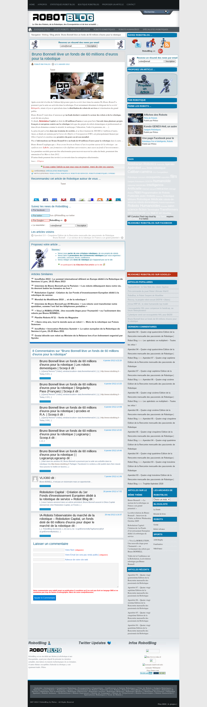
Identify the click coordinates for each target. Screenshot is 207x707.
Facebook (151, 43)
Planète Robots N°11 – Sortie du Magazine (56, 317)
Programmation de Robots (156, 192)
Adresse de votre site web (76, 559)
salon (171, 205)
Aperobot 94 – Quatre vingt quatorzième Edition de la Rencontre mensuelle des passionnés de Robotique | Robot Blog (151, 336)
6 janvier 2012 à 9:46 (113, 451)
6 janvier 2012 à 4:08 (113, 407)
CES (154, 172)
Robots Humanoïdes (129, 29)
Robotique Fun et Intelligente (156, 115)
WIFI (160, 213)
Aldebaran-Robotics (142, 164)
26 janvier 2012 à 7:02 (112, 491)
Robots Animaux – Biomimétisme (56, 693)
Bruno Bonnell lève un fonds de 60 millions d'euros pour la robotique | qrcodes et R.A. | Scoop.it (68, 411)
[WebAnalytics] (153, 662)
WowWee (167, 213)
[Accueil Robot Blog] (30, 31)
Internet (145, 189)
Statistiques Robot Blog (62, 4)
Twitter (136, 43)
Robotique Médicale (150, 199)
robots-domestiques (98, 173)
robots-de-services (79, 173)
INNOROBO (141, 185)
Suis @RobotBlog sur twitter (62, 215)
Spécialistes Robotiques (155, 29)
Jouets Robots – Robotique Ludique (71, 29)
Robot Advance (159, 529)
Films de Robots (150, 126)
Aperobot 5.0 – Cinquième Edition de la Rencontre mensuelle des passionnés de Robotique (74, 235)
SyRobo (46, 147)
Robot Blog (66, 17)
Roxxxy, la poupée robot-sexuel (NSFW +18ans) (149, 300)
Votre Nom (74, 550)
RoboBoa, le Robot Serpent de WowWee (145, 295)
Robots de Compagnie (101, 693)
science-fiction (137, 209)
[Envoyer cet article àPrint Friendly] (81, 199)
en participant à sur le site (81, 265)
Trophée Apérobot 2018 (153, 484)
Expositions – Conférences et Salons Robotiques (114, 688)
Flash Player (133, 219)
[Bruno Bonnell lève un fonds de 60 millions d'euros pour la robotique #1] (77, 85)
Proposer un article (113, 4)
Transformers (169, 209)
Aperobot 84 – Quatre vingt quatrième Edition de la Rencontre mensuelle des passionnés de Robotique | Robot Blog (151, 457)
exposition (165, 177)
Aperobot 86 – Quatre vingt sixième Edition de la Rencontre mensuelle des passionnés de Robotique (151, 383)
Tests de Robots (115, 695)
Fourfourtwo (158, 544)
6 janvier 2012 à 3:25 (113, 384)
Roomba (164, 206)
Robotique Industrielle (77, 691)
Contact (131, 4)
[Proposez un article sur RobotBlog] (152, 96)
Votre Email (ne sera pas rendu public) (86, 555)
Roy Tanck (161, 216)
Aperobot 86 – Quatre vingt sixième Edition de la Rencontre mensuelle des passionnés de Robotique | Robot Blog (151, 397)
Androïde (160, 164)
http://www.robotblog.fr (110, 371)
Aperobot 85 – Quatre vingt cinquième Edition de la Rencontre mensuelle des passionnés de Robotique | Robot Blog (151, 436)
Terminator (153, 209)
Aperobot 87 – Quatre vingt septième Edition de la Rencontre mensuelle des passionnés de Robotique (151, 362)
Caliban (134, 172)
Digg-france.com (153, 670)
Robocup (159, 196)
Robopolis (35, 108)
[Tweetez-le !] (36, 199)
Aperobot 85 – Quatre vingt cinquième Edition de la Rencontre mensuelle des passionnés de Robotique (152, 423)
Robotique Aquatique (151, 690)
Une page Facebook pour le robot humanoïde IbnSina (158, 147)
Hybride (36, 690)
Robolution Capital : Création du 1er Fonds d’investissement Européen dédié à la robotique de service (139, 531)
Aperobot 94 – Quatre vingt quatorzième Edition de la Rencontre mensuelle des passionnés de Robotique (139, 578)
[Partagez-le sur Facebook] (45, 199)
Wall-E (154, 213)
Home (32, 4)
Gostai (156, 524)
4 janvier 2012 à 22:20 (112, 360)
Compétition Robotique (66, 688)
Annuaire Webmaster (152, 667)
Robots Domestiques (104, 29)
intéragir (172, 189)
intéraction (162, 188)
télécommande (136, 212)
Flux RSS (162, 704)
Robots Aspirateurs (167, 202)
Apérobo (169, 164)
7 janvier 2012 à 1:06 (113, 476)
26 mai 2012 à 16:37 (113, 515)
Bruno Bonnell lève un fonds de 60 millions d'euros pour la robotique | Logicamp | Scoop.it (68, 434)
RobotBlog (135, 690)
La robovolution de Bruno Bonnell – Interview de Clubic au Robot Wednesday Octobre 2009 (139, 516)
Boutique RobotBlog (88, 4)
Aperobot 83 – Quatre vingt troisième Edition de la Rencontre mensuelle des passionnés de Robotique (151, 466)
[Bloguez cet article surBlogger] (100, 199)
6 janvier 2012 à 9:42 (113, 430)
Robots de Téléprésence (123, 693)
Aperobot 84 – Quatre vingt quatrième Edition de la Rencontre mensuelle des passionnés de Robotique (152, 444)
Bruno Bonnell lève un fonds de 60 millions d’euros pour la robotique (152, 320)
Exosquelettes (42, 29)
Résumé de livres (160, 514)
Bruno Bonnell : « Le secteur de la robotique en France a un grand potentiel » (86, 238)
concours (142, 177)
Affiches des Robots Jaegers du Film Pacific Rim (160, 124)
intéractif (153, 189)
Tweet (52, 70)
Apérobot (134, 168)
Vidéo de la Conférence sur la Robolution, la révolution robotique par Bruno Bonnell (139, 560)
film (173, 176)
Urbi (148, 213)
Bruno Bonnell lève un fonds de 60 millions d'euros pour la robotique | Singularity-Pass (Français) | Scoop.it (68, 388)
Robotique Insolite (97, 691)
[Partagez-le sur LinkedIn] (118, 199)
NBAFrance (158, 548)
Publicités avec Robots (141, 195)
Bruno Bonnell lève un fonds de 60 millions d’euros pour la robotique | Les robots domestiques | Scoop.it (68, 364)
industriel (131, 185)
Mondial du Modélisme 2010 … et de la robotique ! (61, 299)
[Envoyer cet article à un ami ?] (72, 199)
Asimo (144, 168)
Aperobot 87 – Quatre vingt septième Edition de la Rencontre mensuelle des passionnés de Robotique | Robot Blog (151, 375)
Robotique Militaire (134, 691)
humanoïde (162, 181)
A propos (42, 4)
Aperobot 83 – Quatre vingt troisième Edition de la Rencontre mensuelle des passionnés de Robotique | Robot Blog (151, 479)
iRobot (131, 193)
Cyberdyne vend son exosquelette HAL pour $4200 (150, 315)
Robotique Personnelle (155, 691)
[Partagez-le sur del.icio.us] (90, 199)
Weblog (45, 35)
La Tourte (157, 509)
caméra (146, 172)
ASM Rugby (158, 539)
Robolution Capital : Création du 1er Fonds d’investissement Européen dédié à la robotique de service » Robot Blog (68, 495)
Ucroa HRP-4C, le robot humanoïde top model (148, 304)
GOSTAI (149, 181)
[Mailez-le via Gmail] (63, 199)
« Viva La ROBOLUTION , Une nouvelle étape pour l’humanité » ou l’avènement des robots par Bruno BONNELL (139, 546)
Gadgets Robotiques (152, 138)
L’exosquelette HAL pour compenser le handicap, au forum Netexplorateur (150, 309)
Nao (137, 192)
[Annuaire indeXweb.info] (152, 664)
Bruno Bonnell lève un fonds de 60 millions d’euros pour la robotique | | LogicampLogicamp (68, 455)
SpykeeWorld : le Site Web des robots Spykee (148, 287)
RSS (165, 43)
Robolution (44, 120)
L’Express (40, 161)
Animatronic (49, 688)
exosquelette (153, 177)
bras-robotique (156, 167)
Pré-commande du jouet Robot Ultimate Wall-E (148, 291)
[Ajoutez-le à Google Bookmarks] (109, 199)
